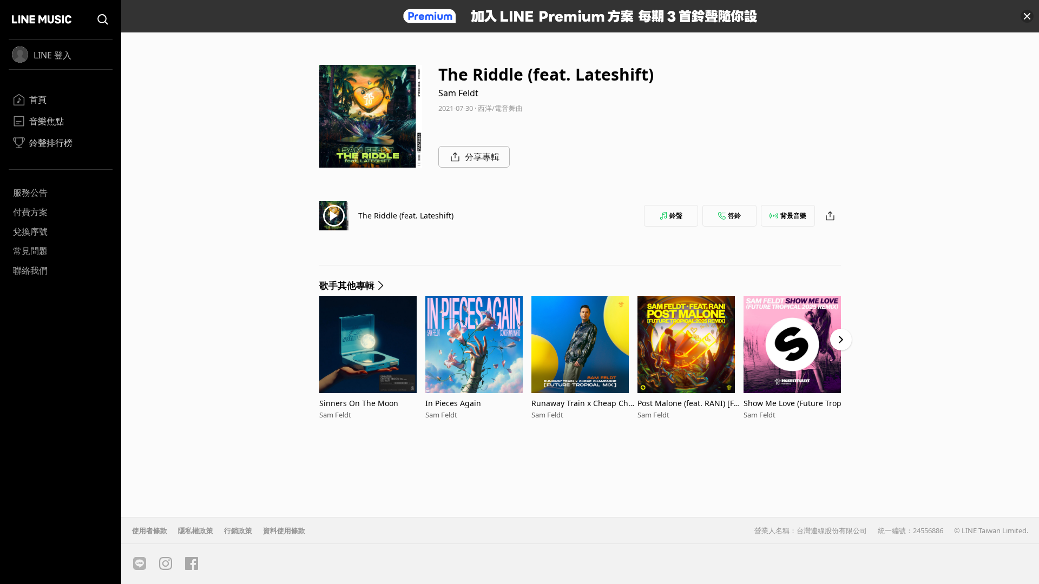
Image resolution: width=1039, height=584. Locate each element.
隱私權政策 (195, 530)
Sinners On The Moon (358, 403)
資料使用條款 (284, 530)
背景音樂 (793, 215)
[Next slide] (841, 339)
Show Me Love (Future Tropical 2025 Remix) (795, 403)
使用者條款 (149, 530)
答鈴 (734, 215)
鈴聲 (675, 215)
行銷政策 (238, 530)
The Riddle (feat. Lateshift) (405, 215)
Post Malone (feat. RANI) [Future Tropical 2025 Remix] (689, 403)
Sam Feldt (458, 93)
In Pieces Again (453, 403)
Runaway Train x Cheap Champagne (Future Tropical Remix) (582, 403)
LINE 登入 (52, 55)
